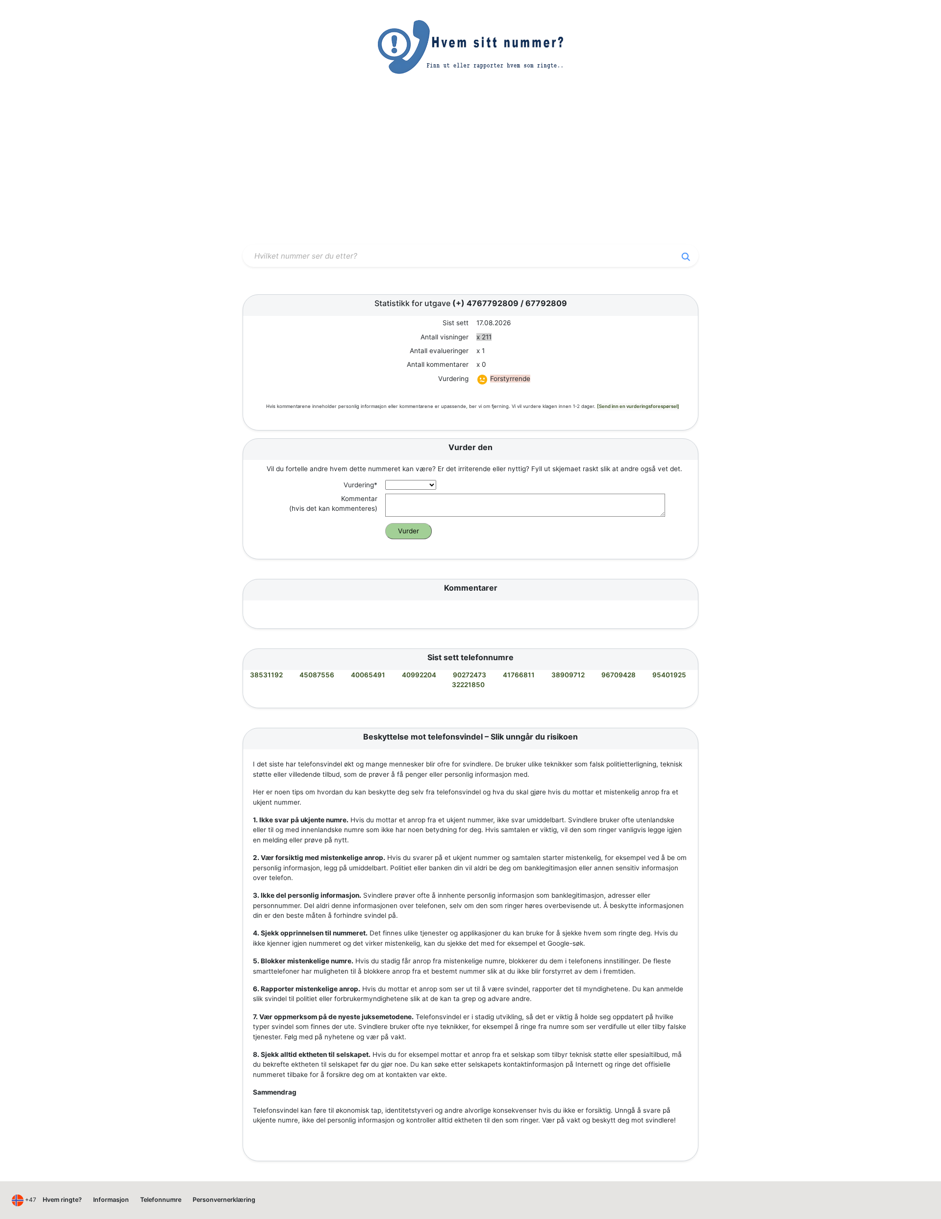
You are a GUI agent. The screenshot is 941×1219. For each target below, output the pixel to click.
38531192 (266, 675)
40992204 (419, 675)
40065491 (368, 675)
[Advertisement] (470, 168)
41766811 (519, 675)
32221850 (468, 685)
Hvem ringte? (62, 1199)
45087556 (316, 675)
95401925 (669, 675)
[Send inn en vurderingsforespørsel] (638, 406)
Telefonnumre (160, 1199)
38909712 (568, 675)
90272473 (469, 675)
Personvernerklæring (224, 1199)
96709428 (618, 675)
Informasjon (111, 1199)
